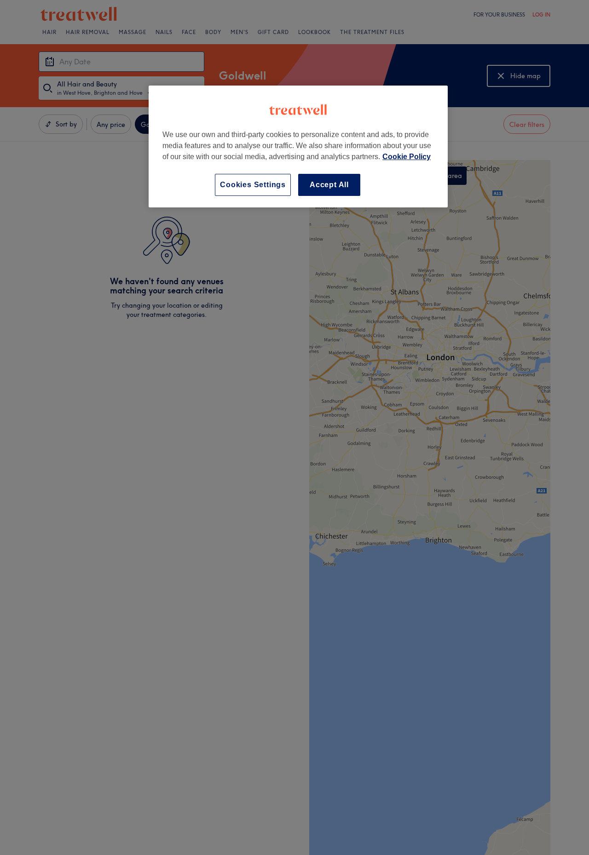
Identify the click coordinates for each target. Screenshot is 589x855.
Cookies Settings (253, 185)
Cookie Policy (406, 157)
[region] (298, 146)
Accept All (329, 185)
